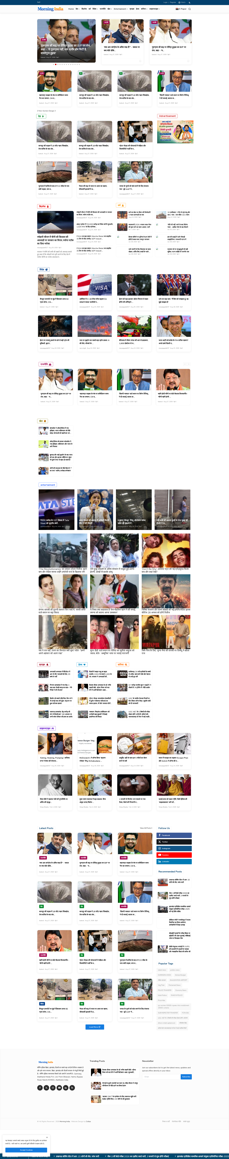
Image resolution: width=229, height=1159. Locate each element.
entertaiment (48, 484)
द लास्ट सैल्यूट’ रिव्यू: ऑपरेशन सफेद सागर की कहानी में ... (132, 522)
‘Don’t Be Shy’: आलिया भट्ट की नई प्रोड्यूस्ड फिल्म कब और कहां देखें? (165, 570)
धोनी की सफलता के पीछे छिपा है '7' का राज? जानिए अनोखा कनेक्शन (61, 469)
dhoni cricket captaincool (166, 1023)
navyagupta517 (124, 194)
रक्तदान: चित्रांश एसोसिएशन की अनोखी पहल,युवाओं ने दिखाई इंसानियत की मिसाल (99, 714)
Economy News (181, 990)
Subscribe (186, 1077)
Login (165, 2)
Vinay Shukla (44, 807)
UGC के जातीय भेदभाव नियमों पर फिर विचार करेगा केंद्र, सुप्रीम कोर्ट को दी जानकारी (140, 701)
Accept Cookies (26, 1150)
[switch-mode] (190, 2)
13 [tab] (79, 64)
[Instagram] (53, 1088)
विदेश (42, 269)
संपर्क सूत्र (186, 1121)
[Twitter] (46, 1088)
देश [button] (77, 9)
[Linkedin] (65, 1088)
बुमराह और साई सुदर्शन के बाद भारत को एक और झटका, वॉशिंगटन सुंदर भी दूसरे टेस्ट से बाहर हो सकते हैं (61, 457)
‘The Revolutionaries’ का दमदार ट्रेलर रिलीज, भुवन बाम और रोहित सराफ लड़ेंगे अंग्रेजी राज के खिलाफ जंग (63, 570)
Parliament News (175, 985)
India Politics (162, 995)
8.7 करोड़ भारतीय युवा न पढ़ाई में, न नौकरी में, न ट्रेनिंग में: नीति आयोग (140, 686)
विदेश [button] (94, 9)
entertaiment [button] (120, 9)
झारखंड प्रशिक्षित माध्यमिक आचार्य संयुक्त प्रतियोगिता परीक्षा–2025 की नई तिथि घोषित (179, 909)
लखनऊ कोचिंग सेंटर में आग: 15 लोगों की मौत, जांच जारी (179, 881)
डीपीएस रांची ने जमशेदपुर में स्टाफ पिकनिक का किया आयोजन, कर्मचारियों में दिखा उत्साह (96, 1156)
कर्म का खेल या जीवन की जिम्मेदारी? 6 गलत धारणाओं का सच (140, 213)
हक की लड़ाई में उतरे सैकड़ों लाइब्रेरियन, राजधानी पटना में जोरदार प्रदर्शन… (176, 239)
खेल (41, 421)
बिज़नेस (84, 9)
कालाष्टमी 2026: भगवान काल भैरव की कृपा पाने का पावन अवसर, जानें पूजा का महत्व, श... (140, 227)
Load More (93, 1027)
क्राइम (132, 9)
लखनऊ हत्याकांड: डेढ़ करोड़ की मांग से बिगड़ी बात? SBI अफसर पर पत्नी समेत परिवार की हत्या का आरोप (61, 714)
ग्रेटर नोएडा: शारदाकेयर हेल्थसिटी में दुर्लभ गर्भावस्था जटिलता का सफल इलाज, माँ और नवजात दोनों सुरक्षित (100, 702)
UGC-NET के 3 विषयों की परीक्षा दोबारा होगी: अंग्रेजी (172, 1018)
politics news (175, 970)
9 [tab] (70, 64)
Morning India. (65, 1121)
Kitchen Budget (180, 975)
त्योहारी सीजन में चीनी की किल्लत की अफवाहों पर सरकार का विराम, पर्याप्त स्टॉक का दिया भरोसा (55, 240)
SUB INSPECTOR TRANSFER (168, 1013)
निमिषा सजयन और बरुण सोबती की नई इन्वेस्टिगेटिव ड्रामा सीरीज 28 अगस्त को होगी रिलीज (166, 611)
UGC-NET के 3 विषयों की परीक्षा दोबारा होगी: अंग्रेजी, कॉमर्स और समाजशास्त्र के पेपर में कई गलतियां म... (140, 715)
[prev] (185, 364)
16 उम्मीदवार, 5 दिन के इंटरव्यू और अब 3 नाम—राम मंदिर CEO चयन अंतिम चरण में (178, 215)
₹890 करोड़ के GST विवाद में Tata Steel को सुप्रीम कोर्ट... (54, 522)
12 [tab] (77, 64)
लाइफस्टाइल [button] (153, 9)
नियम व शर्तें (166, 1121)
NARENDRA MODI (164, 975)
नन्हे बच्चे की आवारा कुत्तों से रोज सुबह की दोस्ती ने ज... (172, 522)
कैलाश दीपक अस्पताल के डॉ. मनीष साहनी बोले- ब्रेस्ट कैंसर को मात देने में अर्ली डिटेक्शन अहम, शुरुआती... (100, 689)
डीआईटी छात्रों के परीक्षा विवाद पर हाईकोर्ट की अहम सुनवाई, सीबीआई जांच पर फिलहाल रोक (173, 1156)
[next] (188, 364)
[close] (47, 1137)
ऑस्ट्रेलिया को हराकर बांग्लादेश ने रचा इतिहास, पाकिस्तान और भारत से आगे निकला (61, 444)
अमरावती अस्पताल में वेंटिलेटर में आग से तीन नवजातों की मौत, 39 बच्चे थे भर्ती (60, 674)
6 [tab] (64, 64)
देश (80, 73)
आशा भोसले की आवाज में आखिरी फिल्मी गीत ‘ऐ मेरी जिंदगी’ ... (94, 522)
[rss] (72, 1088)
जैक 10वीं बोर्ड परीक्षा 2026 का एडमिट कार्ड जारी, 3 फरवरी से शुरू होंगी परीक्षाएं (179, 895)
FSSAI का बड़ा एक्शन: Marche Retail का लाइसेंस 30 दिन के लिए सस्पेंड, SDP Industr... (94, 237)
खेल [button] (108, 9)
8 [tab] (68, 64)
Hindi (182, 2)
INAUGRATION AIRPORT (178, 980)
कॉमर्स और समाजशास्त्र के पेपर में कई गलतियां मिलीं (172, 1028)
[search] (189, 9)
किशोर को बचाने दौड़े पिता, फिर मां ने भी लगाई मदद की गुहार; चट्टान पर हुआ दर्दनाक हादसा (61, 701)
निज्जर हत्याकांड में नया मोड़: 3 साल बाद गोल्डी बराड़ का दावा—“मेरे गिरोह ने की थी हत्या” (61, 687)
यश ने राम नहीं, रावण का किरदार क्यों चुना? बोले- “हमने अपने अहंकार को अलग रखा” (62, 652)
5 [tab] (62, 64)
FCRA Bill (185, 1013)
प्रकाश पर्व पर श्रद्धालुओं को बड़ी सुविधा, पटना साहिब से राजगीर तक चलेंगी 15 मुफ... (178, 251)
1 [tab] (53, 64)
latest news (162, 970)
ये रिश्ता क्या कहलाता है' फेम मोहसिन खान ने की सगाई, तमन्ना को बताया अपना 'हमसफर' (113, 611)
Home (71, 9)
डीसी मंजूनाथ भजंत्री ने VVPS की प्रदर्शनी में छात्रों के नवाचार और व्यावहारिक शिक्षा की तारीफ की (179, 949)
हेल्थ (137, 9)
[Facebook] (40, 1088)
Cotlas (88, 1121)
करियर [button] (143, 9)
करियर (121, 664)
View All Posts (145, 828)
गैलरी (38, 2)
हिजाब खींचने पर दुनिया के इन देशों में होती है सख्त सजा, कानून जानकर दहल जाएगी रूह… (140, 239)
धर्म (90, 9)
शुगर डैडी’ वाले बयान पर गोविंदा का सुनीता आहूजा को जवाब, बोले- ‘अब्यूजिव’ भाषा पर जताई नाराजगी (112, 652)
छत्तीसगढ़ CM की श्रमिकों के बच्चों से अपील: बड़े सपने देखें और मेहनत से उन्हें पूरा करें (140, 674)
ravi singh (83, 348)
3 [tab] (57, 64)
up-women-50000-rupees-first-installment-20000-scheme (174, 1006)
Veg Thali (161, 985)
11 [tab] (75, 64)
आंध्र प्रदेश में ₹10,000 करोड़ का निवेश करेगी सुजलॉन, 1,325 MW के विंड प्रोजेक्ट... (95, 225)
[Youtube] (59, 1088)
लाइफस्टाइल (45, 728)
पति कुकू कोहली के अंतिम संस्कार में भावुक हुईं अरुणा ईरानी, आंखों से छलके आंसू (112, 570)
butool (43, 57)
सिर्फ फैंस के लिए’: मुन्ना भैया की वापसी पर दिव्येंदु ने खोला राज (165, 652)
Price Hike (161, 1000)
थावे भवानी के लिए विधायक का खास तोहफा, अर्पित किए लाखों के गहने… (140, 250)
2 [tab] (55, 64)
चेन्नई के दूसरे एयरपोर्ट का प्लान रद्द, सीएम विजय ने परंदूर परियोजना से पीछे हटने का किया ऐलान (120, 1084)
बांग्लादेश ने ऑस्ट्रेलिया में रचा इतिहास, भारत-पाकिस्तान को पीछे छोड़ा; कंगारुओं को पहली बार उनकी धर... (61, 432)
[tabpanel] (66, 41)
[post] (66, 41)
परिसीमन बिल (183, 1023)
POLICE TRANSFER (164, 990)
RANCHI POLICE (176, 995)
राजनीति (103, 9)
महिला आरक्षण (162, 980)
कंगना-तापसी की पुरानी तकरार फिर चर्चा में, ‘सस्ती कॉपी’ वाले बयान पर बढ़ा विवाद (62, 611)
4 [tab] (60, 64)
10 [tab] (72, 64)
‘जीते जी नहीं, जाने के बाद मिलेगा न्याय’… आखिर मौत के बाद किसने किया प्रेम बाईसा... (177, 227)
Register (173, 2)
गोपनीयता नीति (176, 1121)
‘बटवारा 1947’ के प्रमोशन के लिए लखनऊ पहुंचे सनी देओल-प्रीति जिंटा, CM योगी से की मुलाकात (119, 1097)
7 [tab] (66, 64)
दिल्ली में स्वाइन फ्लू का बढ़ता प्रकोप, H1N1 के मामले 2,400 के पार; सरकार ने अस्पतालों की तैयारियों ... (100, 675)
